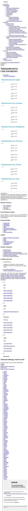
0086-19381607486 (7, 300)
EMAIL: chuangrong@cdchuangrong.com (13, 270)
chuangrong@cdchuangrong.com (11, 311)
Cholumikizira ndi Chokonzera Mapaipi (15, 49)
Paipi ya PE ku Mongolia (12, 53)
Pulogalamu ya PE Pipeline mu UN (14, 56)
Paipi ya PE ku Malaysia (11, 57)
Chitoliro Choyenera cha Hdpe (18, 277)
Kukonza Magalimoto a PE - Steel (17, 31)
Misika (5, 58)
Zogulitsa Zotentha (5, 274)
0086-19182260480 (7, 293)
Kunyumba (6, 4)
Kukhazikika (9, 14)
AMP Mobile (22, 274)
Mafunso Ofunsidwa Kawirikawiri (14, 21)
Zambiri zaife (6, 5)
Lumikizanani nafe (7, 60)
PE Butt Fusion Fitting (14, 26)
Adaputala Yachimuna (18, 275)
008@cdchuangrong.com (9, 346)
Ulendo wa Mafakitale (11, 12)
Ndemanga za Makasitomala (12, 8)
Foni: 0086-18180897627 (9, 269)
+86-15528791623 (7, 351)
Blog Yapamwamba (7, 232)
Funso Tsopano (4, 217)
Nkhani (8, 16)
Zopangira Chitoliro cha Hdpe (7, 278)
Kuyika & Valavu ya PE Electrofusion (17, 27)
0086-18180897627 (12, 62)
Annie (6, 366)
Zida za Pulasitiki (13, 43)
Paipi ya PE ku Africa (11, 52)
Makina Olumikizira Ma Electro (16, 40)
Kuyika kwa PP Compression (13, 47)
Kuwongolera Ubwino (11, 9)
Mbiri (7, 6)
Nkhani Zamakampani (14, 18)
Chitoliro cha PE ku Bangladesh (13, 54)
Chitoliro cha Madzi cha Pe (7, 275)
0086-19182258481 (7, 290)
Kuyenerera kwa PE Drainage (16, 30)
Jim (4, 366)
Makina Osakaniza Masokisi (15, 41)
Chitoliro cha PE (10, 23)
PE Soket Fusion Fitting (14, 29)
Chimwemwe (11, 366)
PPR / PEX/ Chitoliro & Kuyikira (14, 48)
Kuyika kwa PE (10, 25)
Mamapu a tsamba (14, 274)
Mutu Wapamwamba (14, 19)
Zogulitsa (5, 22)
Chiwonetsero (9, 13)
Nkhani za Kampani (13, 17)
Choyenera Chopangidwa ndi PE (16, 35)
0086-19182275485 (7, 298)
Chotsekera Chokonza (6, 277)
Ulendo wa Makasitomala (12, 10)
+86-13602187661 (7, 348)
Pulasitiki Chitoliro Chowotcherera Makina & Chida (15, 253)
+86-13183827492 (7, 343)
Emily (2, 366)
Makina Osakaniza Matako (15, 39)
